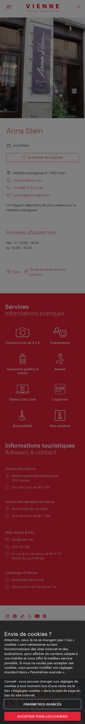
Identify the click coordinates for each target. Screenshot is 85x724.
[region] (42, 672)
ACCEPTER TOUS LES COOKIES (42, 716)
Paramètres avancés (43, 704)
